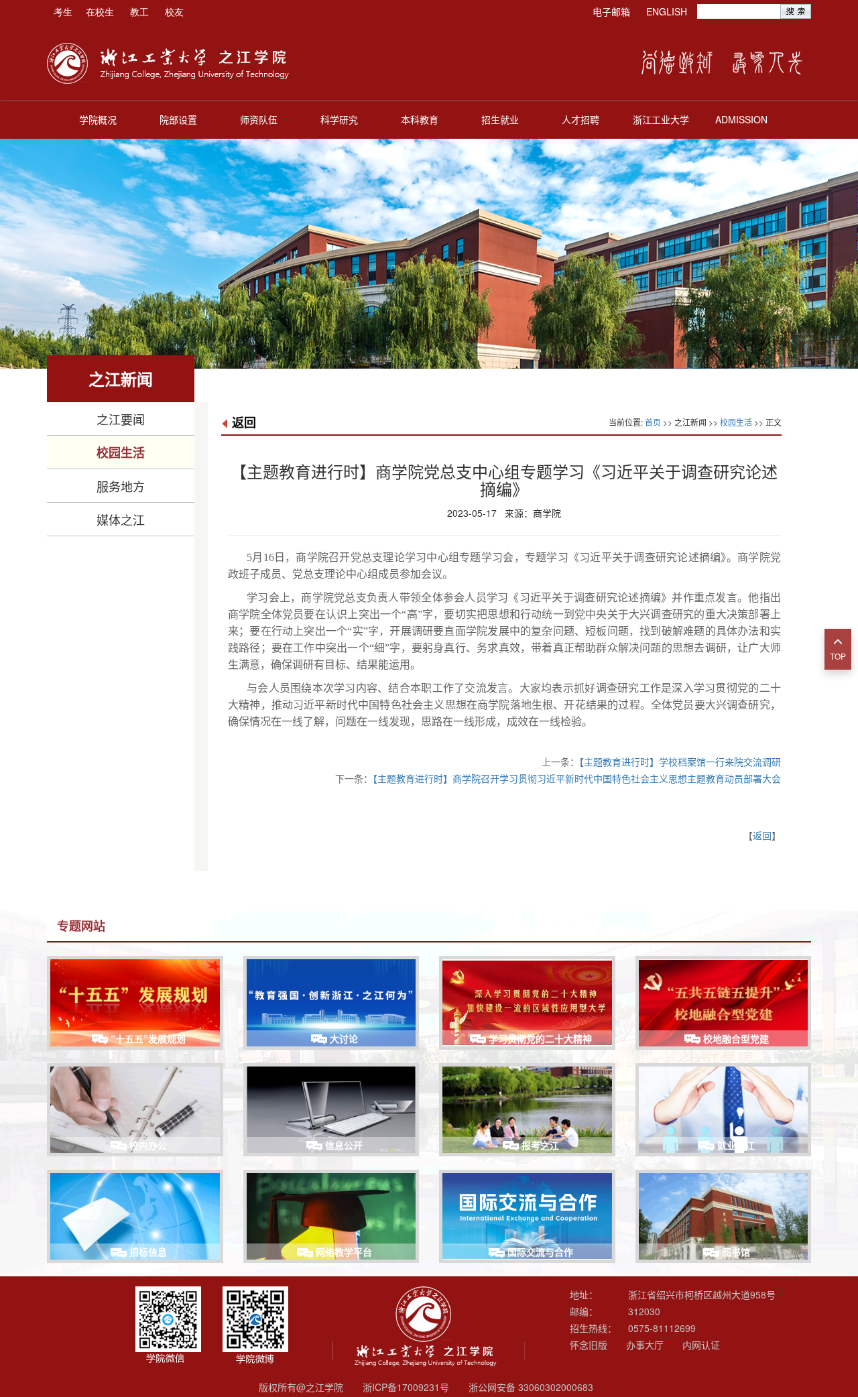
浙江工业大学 (661, 119)
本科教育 (419, 119)
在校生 (100, 11)
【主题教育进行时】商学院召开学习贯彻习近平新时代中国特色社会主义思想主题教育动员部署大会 (577, 778)
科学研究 (339, 119)
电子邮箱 (611, 11)
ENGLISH (666, 11)
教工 (139, 11)
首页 (653, 422)
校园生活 (121, 452)
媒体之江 (121, 519)
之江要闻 (121, 419)
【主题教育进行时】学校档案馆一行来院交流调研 (680, 761)
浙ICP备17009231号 (406, 1387)
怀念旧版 (588, 1344)
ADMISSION (741, 119)
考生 (63, 11)
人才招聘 (580, 119)
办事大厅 (645, 1344)
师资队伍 (259, 119)
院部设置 (178, 119)
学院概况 (98, 119)
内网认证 (701, 1344)
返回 (244, 422)
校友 (174, 11)
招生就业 (500, 119)
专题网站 (81, 925)
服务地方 (121, 486)
